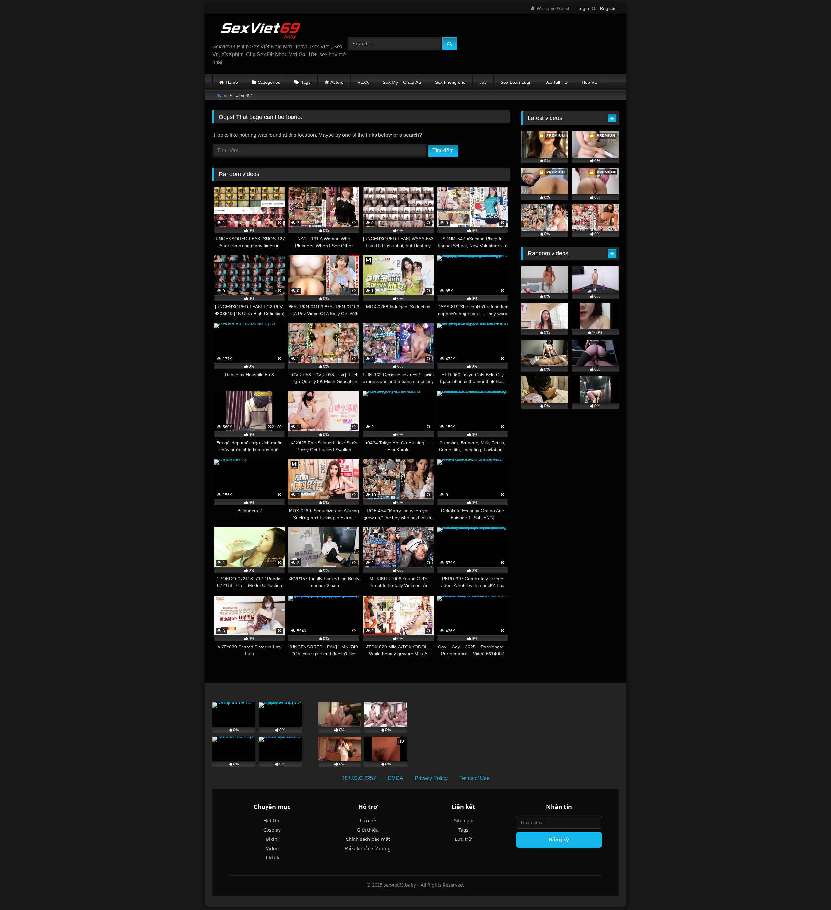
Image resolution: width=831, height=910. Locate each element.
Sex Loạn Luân (516, 82)
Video (272, 848)
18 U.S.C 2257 (359, 778)
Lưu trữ (463, 839)
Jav (483, 82)
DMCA (395, 778)
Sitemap (463, 820)
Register (608, 8)
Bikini (272, 839)
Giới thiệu (367, 830)
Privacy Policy (431, 778)
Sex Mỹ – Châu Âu (402, 82)
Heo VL (589, 82)
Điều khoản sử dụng (368, 848)
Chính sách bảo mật (368, 839)
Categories (269, 82)
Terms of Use (474, 778)
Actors (336, 82)
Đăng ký (559, 839)
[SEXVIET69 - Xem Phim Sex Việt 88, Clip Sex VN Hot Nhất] (261, 31)
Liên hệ (368, 820)
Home (232, 82)
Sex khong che (450, 82)
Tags (306, 82)
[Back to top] (811, 890)
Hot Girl (272, 820)
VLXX (363, 82)
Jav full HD (557, 82)
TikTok (272, 857)
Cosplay (272, 830)
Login (583, 8)
